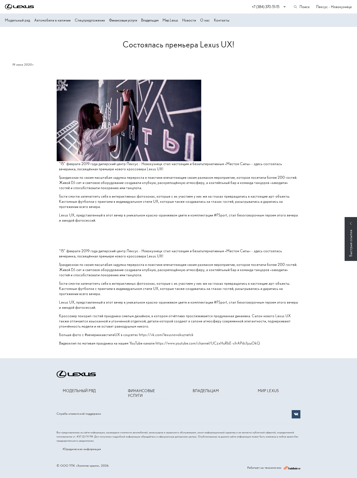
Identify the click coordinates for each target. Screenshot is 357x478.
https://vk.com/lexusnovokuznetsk (166, 335)
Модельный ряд (17, 20)
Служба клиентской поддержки (79, 414)
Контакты (222, 20)
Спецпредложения (90, 20)
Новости (189, 20)
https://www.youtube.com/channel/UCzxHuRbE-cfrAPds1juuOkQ (208, 343)
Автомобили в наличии (52, 20)
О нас (205, 20)
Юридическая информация (82, 449)
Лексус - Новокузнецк (334, 7)
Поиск (305, 7)
